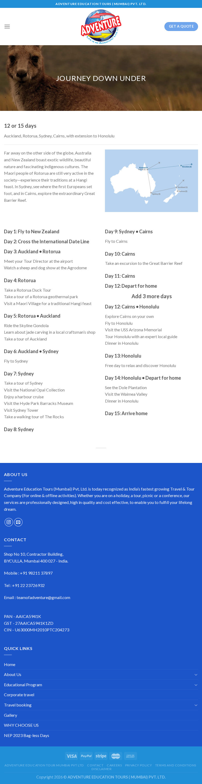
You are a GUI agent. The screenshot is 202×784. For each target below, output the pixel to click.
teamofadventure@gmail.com (43, 597)
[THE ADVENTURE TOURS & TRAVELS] (101, 26)
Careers (114, 765)
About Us (12, 674)
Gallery (10, 715)
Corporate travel (19, 694)
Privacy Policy (138, 765)
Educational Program (23, 684)
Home (9, 664)
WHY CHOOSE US (21, 725)
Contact (95, 765)
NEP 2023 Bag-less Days (26, 735)
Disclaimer (102, 769)
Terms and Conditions (175, 765)
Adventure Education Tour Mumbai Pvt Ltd (44, 765)
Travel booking (18, 704)
